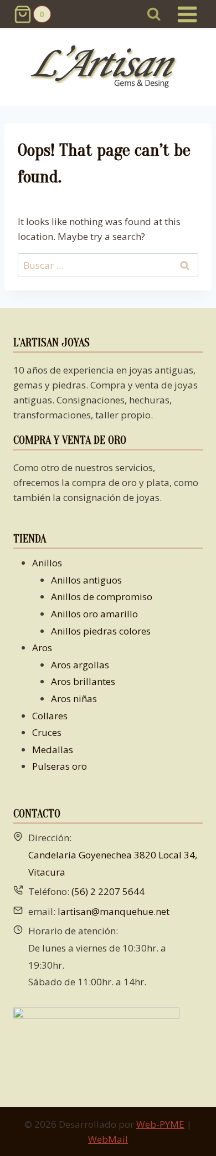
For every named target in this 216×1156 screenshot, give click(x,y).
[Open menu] (187, 14)
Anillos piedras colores (101, 631)
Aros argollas (80, 664)
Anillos (47, 562)
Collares (50, 715)
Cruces (46, 732)
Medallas (52, 749)
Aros (42, 647)
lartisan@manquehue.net (113, 911)
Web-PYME (160, 1124)
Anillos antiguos (86, 580)
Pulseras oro (59, 766)
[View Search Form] (154, 14)
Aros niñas (74, 698)
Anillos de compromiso (101, 596)
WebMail (108, 1139)
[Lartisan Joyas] (108, 67)
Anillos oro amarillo (94, 613)
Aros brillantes (83, 681)
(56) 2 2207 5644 (108, 891)
